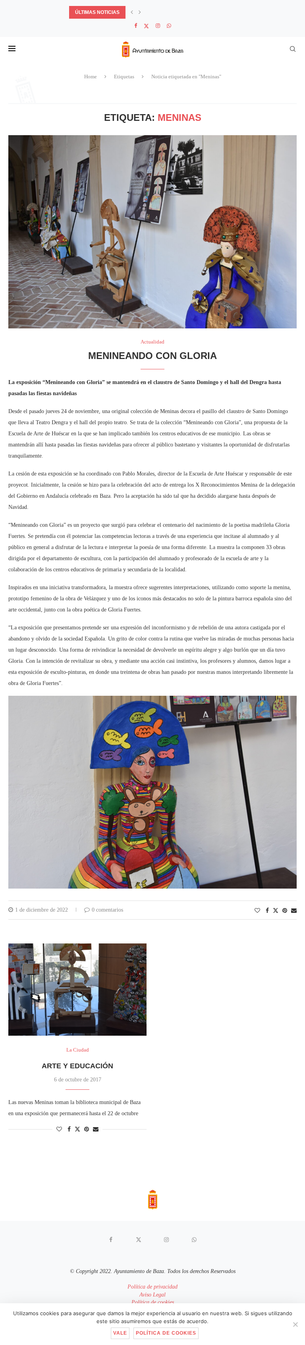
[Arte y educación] (77, 989)
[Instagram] (158, 26)
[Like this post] (257, 911)
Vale (120, 1333)
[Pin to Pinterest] (284, 911)
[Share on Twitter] (275, 910)
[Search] (293, 48)
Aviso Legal (152, 1295)
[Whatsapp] (169, 26)
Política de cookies (152, 1302)
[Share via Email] (294, 911)
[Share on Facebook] (267, 911)
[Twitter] (146, 26)
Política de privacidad (152, 1287)
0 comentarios (107, 910)
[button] (132, 12)
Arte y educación (77, 1066)
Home (90, 77)
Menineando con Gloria (152, 355)
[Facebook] (135, 26)
